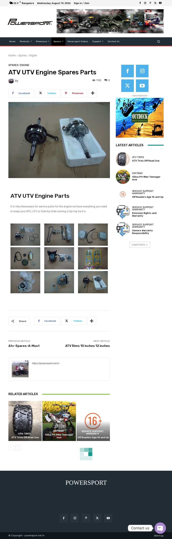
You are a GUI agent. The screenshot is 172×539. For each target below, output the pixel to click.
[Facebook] (140, 3)
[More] (92, 93)
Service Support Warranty (93, 432)
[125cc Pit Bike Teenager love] (59, 421)
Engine (33, 55)
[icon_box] (93, 3)
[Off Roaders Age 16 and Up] (93, 421)
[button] (159, 41)
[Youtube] (160, 3)
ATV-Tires (24, 434)
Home (12, 55)
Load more (138, 244)
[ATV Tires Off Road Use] (25, 421)
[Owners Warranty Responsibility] (123, 229)
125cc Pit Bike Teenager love (59, 436)
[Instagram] (145, 3)
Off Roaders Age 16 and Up (93, 437)
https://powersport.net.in (45, 363)
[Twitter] (155, 3)
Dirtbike (58, 431)
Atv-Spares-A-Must (24, 346)
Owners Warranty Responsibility (142, 232)
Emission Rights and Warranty (144, 214)
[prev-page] (11, 448)
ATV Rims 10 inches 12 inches (87, 346)
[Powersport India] (30, 22)
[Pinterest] (150, 3)
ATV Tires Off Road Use (25, 437)
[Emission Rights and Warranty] (123, 211)
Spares (22, 55)
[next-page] (17, 448)
